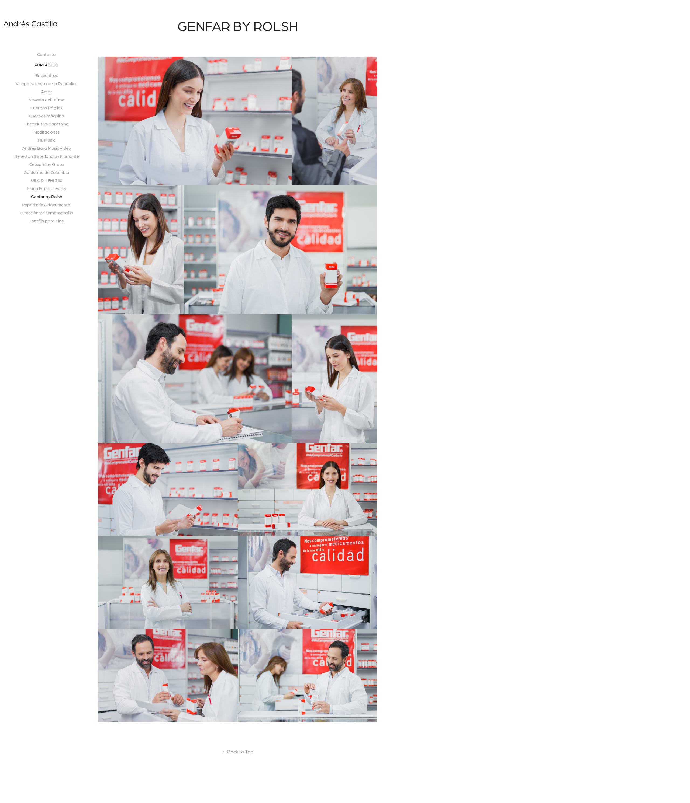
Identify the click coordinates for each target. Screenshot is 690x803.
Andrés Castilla (30, 23)
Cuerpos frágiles (46, 107)
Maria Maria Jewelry (46, 188)
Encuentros (46, 75)
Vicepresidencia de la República (47, 83)
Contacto (46, 54)
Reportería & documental (46, 204)
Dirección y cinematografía (46, 212)
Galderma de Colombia (46, 172)
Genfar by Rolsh (46, 196)
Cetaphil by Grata (46, 164)
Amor (46, 91)
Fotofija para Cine (46, 221)
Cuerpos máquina (46, 115)
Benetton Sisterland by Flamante (46, 156)
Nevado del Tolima (47, 99)
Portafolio (46, 64)
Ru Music (46, 140)
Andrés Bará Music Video (46, 148)
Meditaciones (46, 132)
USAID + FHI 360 (46, 180)
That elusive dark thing (47, 124)
